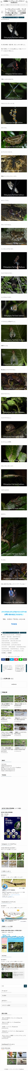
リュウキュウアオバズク (7, 650)
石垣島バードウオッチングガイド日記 (10, 17)
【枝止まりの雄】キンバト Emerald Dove (11, 1023)
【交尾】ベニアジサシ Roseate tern (10, 1027)
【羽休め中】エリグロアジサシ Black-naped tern (13, 1032)
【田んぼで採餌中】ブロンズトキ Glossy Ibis (12, 1018)
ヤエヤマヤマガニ (5, 648)
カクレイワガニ (5, 638)
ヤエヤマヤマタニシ (14, 648)
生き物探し (4, 652)
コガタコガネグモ (5, 640)
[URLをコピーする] (25, 659)
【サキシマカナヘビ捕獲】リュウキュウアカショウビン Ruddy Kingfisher (14, 1037)
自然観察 (9, 652)
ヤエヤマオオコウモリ (21, 646)
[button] (3, 659)
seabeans (14, 684)
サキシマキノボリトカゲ (15, 640)
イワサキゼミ (18, 634)
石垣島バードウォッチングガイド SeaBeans (14, 1)
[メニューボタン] (1, 2)
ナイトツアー (21, 17)
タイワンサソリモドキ (16, 644)
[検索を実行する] (25, 986)
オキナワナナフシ (16, 636)
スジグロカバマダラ (6, 644)
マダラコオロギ (12, 646)
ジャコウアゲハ (14, 642)
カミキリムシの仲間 (14, 638)
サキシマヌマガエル (6, 642)
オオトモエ (9, 636)
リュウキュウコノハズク (18, 650)
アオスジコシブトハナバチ (8, 634)
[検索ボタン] (26, 2)
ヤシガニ (22, 648)
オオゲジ (3, 636)
